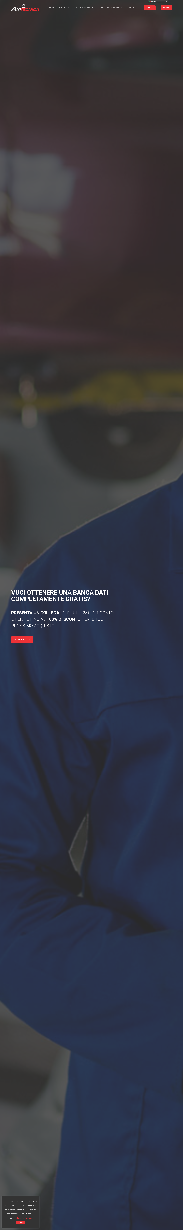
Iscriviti (150, 8)
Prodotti (63, 8)
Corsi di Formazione (83, 8)
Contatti (130, 8)
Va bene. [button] (20, 1222)
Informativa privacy (24, 1218)
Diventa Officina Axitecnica (110, 8)
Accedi (166, 8)
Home (51, 8)
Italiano (153, 1)
